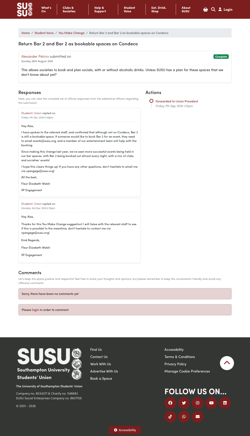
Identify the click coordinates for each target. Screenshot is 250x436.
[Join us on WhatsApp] (184, 417)
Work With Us (100, 363)
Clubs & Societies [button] (69, 9)
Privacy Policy (175, 363)
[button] (205, 9)
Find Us (96, 349)
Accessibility (127, 430)
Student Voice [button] (129, 9)
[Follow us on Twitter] (184, 403)
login (35, 309)
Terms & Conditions (179, 356)
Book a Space (101, 378)
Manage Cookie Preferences (187, 371)
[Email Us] (198, 417)
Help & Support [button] (100, 9)
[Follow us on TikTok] (170, 417)
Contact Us (99, 356)
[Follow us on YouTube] (211, 403)
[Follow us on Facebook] (170, 403)
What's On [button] (46, 9)
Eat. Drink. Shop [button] (158, 9)
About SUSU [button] (186, 9)
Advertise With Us (104, 371)
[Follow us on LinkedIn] (225, 403)
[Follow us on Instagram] (198, 403)
